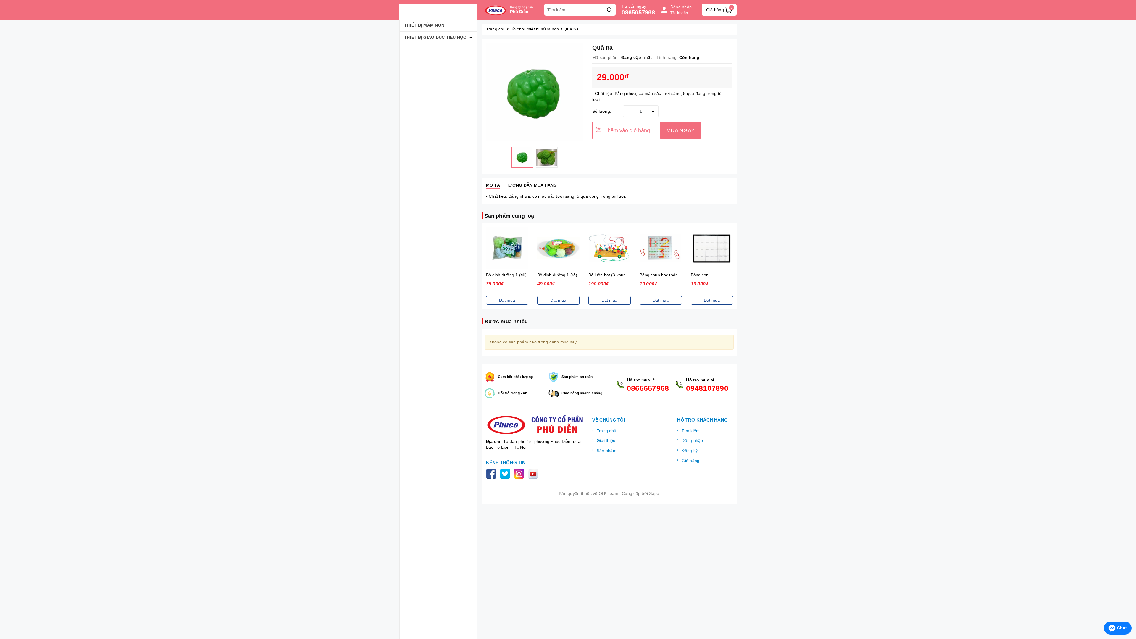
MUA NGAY (680, 130)
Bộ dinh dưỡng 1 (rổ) (557, 274)
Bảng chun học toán (659, 274)
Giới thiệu (606, 440)
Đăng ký (690, 450)
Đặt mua (507, 300)
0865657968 (638, 12)
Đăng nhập (692, 440)
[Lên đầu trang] (1126, 612)
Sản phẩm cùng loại (510, 216)
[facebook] (492, 473)
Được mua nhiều (506, 322)
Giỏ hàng (690, 460)
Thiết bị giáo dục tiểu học (435, 37)
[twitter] (506, 473)
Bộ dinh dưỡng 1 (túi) (506, 274)
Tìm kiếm (691, 430)
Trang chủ (606, 430)
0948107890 (707, 388)
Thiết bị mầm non (424, 25)
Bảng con (700, 274)
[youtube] (534, 473)
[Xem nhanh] (507, 248)
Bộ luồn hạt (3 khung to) (611, 274)
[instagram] (520, 473)
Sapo (654, 493)
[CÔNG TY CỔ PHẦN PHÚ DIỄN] (510, 10)
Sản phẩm (607, 450)
